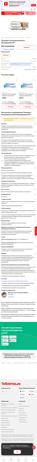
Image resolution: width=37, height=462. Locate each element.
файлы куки (6, 446)
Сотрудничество (23, 417)
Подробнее (11, 297)
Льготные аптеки (23, 422)
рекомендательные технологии (18, 445)
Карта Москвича (23, 415)
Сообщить (26, 47)
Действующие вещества (7, 429)
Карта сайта (4, 418)
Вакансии (21, 410)
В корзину (10, 107)
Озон (34, 67)
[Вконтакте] (2, 391)
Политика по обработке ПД (8, 410)
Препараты (4, 427)
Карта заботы (22, 413)
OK (17, 452)
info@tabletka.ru (5, 420)
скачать (33, 5)
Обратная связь (5, 425)
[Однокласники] (6, 391)
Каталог (11, 460)
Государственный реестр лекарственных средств (15, 281)
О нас (20, 404)
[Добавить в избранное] (16, 80)
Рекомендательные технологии (9, 416)
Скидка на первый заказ (7, 431)
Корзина (18, 460)
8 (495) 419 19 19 (5, 422)
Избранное (26, 460)
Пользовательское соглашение (9, 407)
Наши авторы (22, 419)
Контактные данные (24, 406)
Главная (3, 460)
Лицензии (21, 408)
